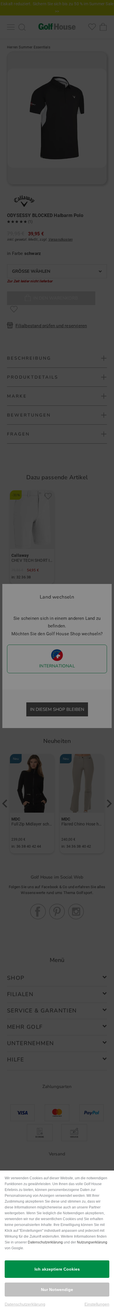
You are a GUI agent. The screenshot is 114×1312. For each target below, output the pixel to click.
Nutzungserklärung (92, 1242)
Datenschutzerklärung (45, 1242)
